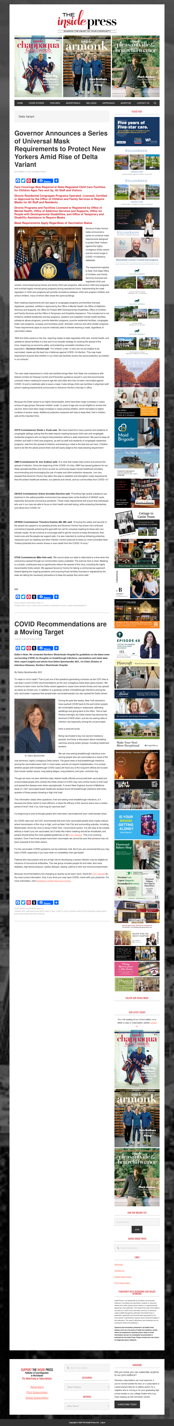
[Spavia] (137, 778)
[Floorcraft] (137, 687)
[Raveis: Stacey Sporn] (137, 235)
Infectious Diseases (86, 911)
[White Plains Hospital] (137, 145)
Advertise (118, 1264)
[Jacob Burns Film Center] (137, 627)
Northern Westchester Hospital (29, 914)
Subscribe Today (127, 1404)
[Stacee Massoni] (137, 476)
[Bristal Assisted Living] (137, 718)
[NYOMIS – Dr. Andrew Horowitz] (137, 265)
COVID (52, 911)
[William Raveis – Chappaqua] (137, 205)
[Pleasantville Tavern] (137, 567)
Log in (102, 1422)
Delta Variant (43, 605)
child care (31, 605)
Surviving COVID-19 (34, 603)
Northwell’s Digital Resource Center (53, 880)
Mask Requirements (77, 605)
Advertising (37, 1387)
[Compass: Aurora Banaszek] (137, 597)
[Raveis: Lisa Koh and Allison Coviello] (137, 537)
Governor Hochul (58, 605)
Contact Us (119, 1270)
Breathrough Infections (37, 911)
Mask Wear (101, 911)
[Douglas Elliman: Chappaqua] (137, 748)
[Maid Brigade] (137, 446)
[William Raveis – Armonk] (137, 175)
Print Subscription (122, 1282)
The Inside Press (87, 53)
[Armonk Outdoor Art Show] (137, 808)
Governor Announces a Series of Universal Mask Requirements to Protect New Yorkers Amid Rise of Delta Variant (61, 148)
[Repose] (137, 386)
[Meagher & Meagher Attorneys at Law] (137, 507)
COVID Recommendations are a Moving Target (60, 627)
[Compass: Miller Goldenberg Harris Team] (137, 416)
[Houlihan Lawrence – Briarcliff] (137, 356)
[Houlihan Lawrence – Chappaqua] (137, 296)
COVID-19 (59, 911)
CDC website (75, 834)
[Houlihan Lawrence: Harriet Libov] (137, 657)
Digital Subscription (122, 1276)
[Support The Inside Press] (37, 1383)
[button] (155, 103)
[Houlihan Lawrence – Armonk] (137, 326)
